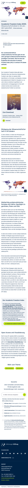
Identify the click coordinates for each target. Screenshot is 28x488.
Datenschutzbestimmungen (18, 420)
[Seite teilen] (4, 47)
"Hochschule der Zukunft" (14, 319)
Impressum (3, 486)
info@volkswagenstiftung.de (7, 478)
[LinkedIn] (2, 453)
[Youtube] (17, 453)
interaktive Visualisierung (15, 341)
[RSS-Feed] (21, 453)
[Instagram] (6, 453)
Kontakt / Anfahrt (5, 480)
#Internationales (17, 28)
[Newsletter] (13, 457)
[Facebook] (14, 453)
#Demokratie (4, 30)
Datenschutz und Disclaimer (14, 486)
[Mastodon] (25, 453)
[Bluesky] (10, 453)
